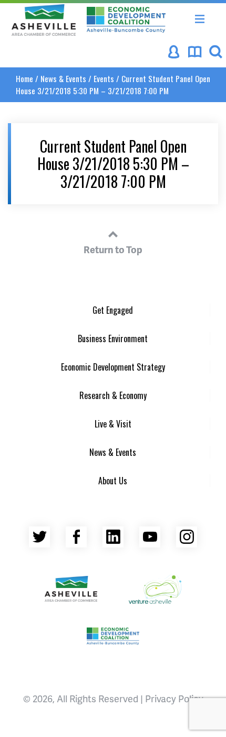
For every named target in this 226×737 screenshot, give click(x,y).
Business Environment (113, 338)
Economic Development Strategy (113, 367)
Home (24, 78)
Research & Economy (113, 395)
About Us (112, 480)
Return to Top (113, 249)
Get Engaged (113, 310)
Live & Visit (113, 423)
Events (104, 78)
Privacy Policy (174, 698)
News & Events (63, 78)
